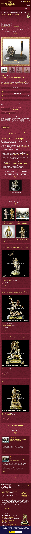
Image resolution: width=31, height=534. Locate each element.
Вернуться (6, 127)
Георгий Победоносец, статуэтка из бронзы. (15, 292)
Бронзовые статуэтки (13, 144)
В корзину (9, 113)
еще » (2, 124)
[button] (28, 51)
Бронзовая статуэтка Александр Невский (15, 247)
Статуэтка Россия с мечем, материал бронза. (15, 382)
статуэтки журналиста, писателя (12, 132)
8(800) (25, 2)
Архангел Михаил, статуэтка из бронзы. (15, 337)
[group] (15, 51)
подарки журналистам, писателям (18, 132)
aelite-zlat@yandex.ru (7, 525)
